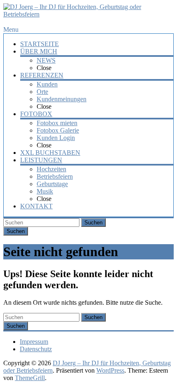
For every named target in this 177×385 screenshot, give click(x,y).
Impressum (34, 341)
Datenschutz (36, 348)
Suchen (93, 222)
